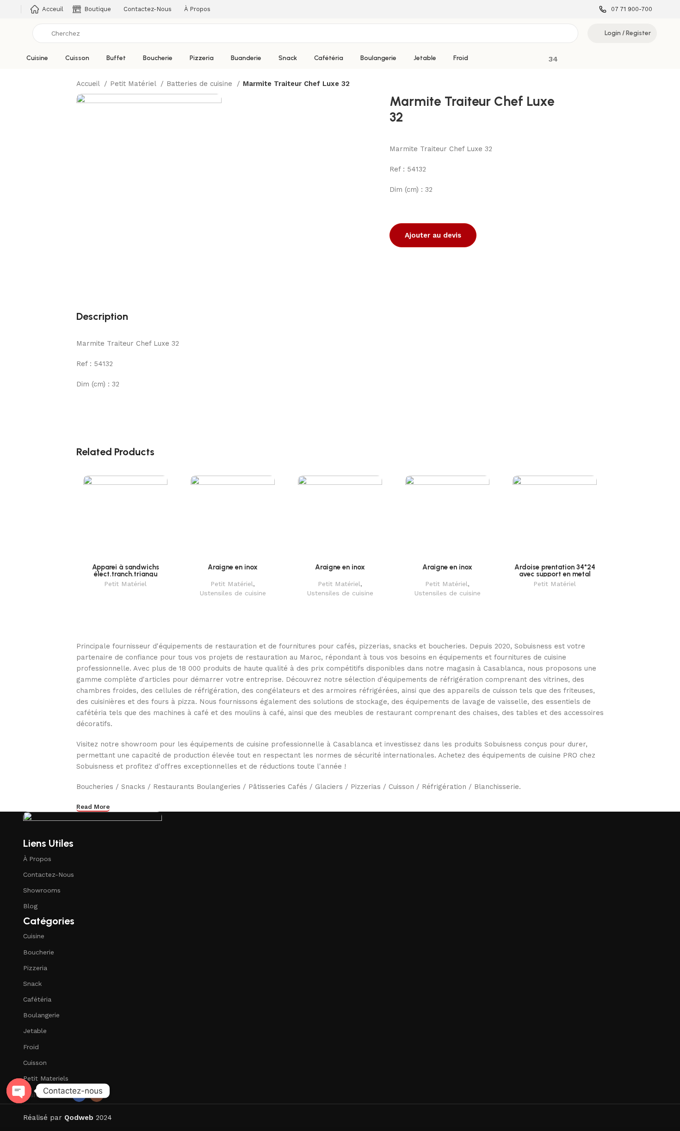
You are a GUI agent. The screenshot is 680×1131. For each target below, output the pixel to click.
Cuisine (33, 936)
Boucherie (38, 952)
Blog (30, 906)
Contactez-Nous (48, 874)
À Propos (37, 858)
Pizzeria (35, 968)
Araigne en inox (233, 567)
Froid (31, 1047)
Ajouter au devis (433, 235)
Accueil (89, 83)
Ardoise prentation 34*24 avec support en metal (554, 570)
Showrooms (42, 890)
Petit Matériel (134, 83)
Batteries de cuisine (201, 83)
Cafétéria (37, 999)
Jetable (35, 1030)
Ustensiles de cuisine (232, 593)
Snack (32, 983)
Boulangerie (41, 1015)
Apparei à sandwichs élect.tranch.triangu (125, 570)
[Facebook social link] (79, 1095)
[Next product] (599, 84)
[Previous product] (580, 84)
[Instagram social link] (97, 1095)
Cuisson (35, 1062)
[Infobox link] (625, 9)
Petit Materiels (45, 1078)
